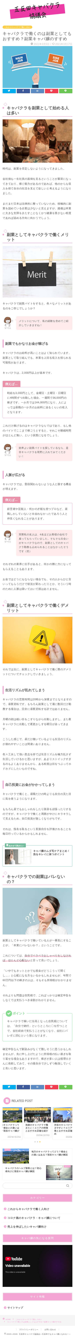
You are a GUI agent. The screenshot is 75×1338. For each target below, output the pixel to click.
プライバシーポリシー (28, 1329)
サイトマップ (15, 1307)
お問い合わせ (50, 1329)
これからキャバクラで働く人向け (17, 27)
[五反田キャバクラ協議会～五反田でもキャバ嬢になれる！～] (37, 18)
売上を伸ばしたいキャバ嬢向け (27, 1226)
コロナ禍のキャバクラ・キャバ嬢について (34, 1217)
